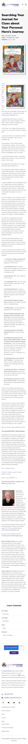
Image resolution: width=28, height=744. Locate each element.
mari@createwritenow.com (12, 698)
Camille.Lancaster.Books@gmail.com (12, 536)
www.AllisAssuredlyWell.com (10, 530)
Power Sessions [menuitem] (6, 710)
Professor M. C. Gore (13, 37)
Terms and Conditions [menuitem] (7, 727)
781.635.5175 (8, 694)
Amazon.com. (11, 483)
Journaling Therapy (10, 35)
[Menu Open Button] (25, 4)
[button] (22, 4)
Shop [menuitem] (3, 721)
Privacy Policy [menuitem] (5, 724)
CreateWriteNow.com (8, 671)
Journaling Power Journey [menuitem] (8, 707)
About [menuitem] (3, 714)
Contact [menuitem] (4, 718)
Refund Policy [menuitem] (5, 731)
